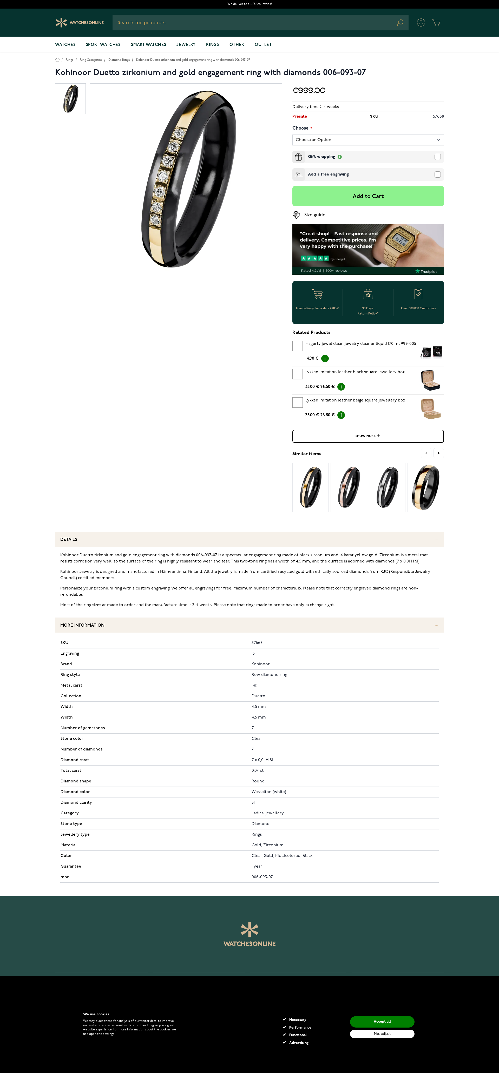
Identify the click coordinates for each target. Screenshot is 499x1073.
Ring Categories (91, 60)
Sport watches (103, 45)
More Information (82, 625)
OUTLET (263, 45)
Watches (65, 45)
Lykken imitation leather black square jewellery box (355, 372)
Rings (212, 45)
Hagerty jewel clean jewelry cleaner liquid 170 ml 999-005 (360, 344)
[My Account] (421, 22)
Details (68, 540)
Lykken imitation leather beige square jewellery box (355, 400)
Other (236, 45)
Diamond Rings (119, 60)
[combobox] (261, 22)
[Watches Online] (79, 22)
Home (57, 59)
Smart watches (148, 45)
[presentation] (294, 153)
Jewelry (186, 45)
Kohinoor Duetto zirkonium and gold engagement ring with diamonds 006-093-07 (193, 60)
